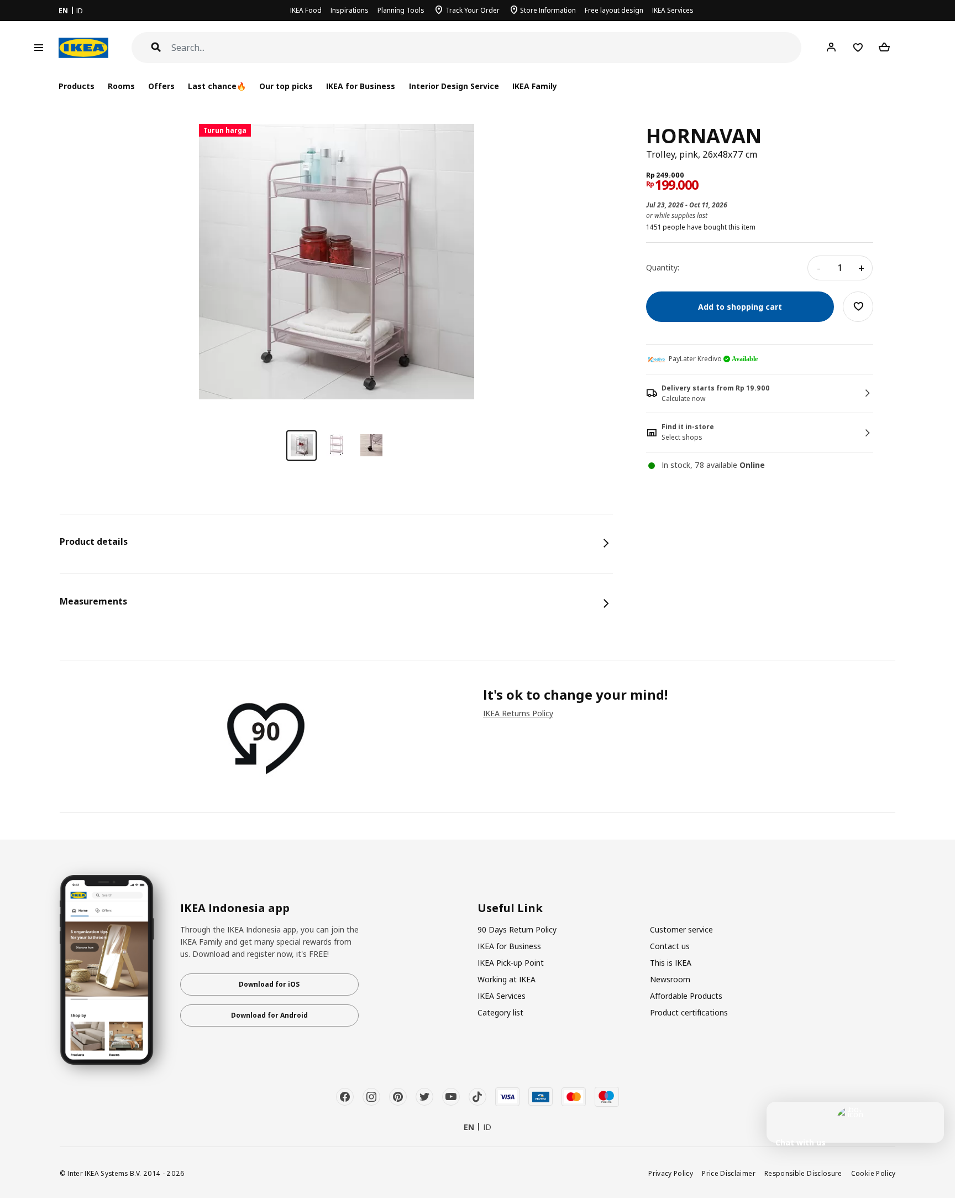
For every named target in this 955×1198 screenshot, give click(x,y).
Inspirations (349, 10)
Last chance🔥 (217, 86)
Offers (161, 86)
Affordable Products (686, 996)
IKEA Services (673, 10)
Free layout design (614, 10)
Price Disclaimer (728, 1173)
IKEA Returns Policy (518, 713)
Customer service (681, 929)
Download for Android (269, 1015)
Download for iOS (269, 984)
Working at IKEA (507, 979)
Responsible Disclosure (803, 1173)
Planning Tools (400, 10)
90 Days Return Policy (517, 929)
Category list (500, 1012)
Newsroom (670, 979)
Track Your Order (472, 10)
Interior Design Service (454, 86)
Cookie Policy (873, 1173)
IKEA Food (306, 10)
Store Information (548, 10)
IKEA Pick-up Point (511, 962)
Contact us (670, 946)
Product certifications (689, 1012)
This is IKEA (670, 962)
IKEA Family (534, 86)
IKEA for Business (360, 86)
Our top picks (286, 86)
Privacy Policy (670, 1173)
